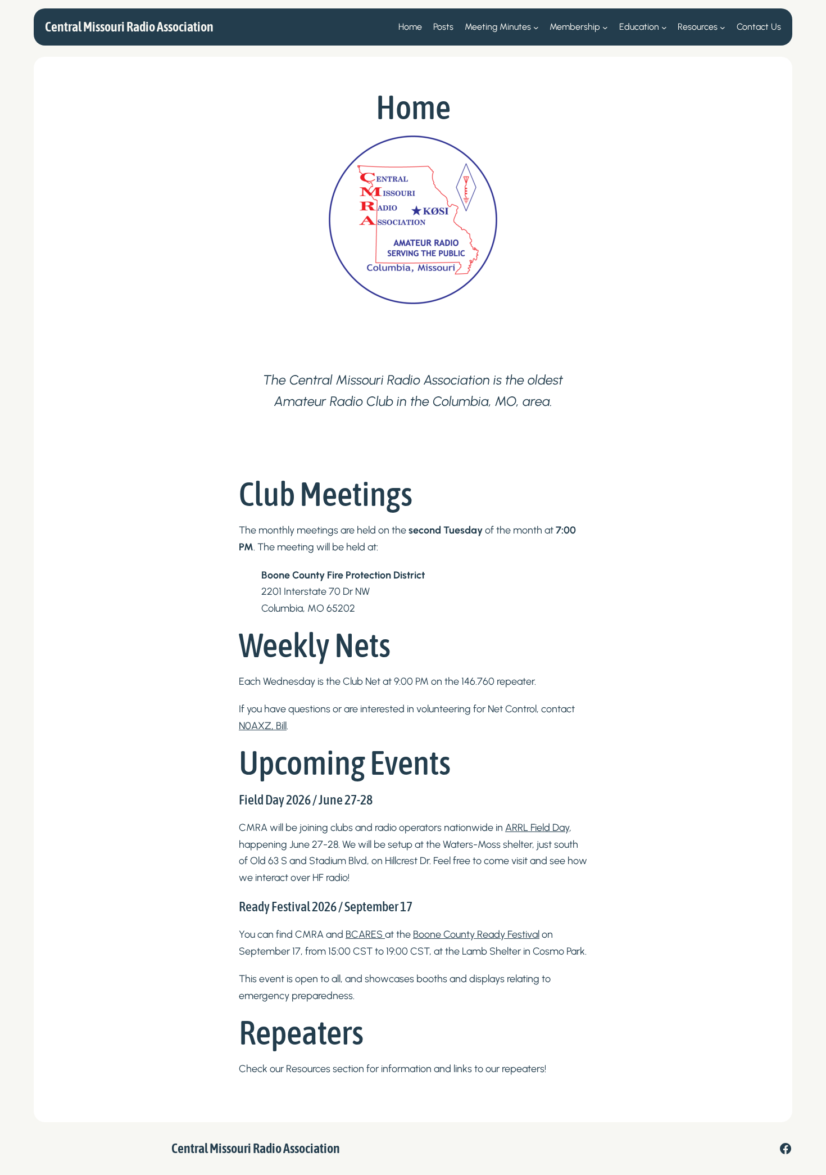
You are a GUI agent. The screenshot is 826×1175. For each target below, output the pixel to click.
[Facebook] (785, 1148)
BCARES (365, 934)
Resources (698, 26)
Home (410, 26)
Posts (443, 26)
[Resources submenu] (722, 27)
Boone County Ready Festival (476, 934)
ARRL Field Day (537, 827)
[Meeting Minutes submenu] (536, 27)
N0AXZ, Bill (263, 726)
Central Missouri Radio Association (129, 26)
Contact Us (759, 26)
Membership (575, 26)
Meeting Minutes (498, 26)
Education (639, 26)
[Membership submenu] (605, 27)
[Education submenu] (664, 27)
